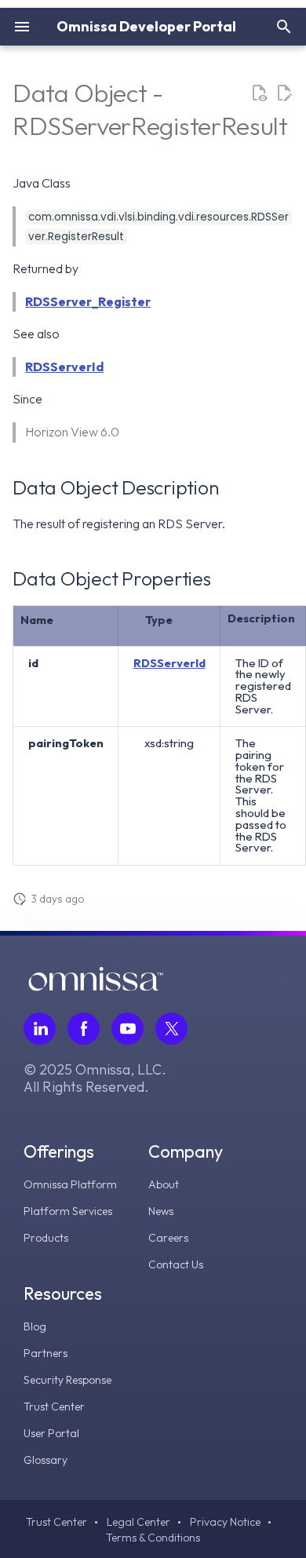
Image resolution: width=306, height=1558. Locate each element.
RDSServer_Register (88, 301)
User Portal (51, 1433)
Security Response (67, 1380)
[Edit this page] (284, 93)
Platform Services (68, 1211)
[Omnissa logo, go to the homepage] (96, 986)
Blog (35, 1326)
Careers (168, 1238)
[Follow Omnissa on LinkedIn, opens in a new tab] (40, 1029)
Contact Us (175, 1264)
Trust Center (54, 1406)
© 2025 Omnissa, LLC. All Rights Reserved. (95, 1078)
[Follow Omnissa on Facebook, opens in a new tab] (83, 1029)
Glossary (45, 1460)
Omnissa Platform (70, 1184)
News (160, 1211)
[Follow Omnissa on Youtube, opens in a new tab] (127, 1029)
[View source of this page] (259, 93)
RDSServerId (64, 366)
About (163, 1184)
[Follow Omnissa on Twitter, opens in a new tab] (171, 1029)
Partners (45, 1353)
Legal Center (138, 1522)
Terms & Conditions (153, 1538)
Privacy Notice (225, 1522)
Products (46, 1238)
